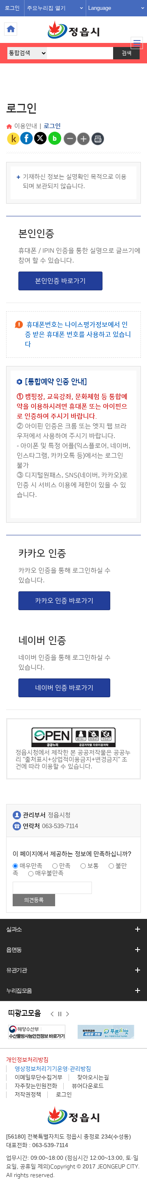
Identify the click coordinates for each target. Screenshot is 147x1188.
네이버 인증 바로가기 (64, 688)
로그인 (12, 8)
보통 (93, 865)
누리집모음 (19, 990)
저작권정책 (28, 1094)
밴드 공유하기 (55, 139)
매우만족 (31, 865)
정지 (60, 1014)
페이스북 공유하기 (27, 139)
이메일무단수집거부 (38, 1077)
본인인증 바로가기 (60, 281)
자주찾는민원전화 (36, 1086)
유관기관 (16, 970)
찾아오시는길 (93, 1077)
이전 (52, 1014)
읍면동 (14, 949)
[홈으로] (10, 127)
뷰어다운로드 (88, 1086)
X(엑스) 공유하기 (41, 139)
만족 (65, 865)
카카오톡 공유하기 (13, 139)
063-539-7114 (60, 826)
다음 (68, 1014)
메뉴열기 (137, 43)
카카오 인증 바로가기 (64, 600)
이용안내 (25, 126)
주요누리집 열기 (46, 8)
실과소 (14, 929)
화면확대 (84, 139)
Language (99, 8)
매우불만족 (49, 873)
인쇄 (98, 139)
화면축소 (70, 139)
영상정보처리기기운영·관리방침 (53, 1069)
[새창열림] (38, 1032)
